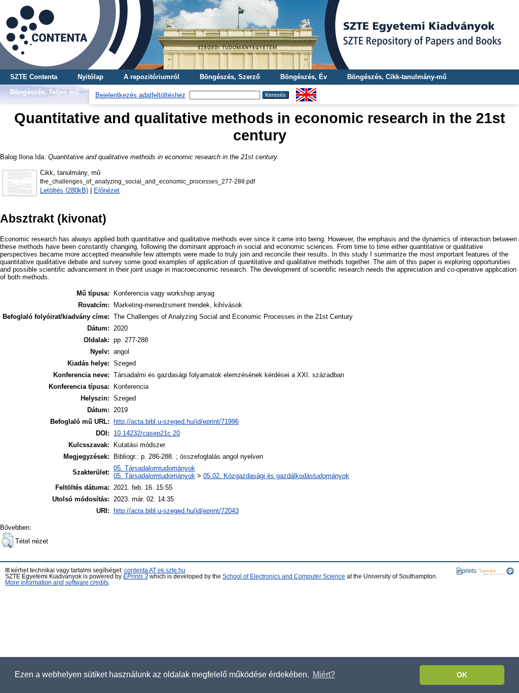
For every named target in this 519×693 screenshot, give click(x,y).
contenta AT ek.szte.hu (155, 570)
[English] (306, 92)
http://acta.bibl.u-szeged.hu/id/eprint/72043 (176, 511)
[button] (7, 540)
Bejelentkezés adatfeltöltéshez (140, 95)
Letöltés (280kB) (64, 190)
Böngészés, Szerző (230, 77)
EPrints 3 (135, 576)
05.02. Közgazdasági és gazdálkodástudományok (276, 476)
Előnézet (107, 190)
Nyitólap (90, 77)
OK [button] (462, 675)
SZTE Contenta (33, 77)
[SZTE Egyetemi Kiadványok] (259, 34)
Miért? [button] (324, 674)
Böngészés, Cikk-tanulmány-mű (397, 77)
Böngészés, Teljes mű (44, 92)
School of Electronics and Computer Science (284, 576)
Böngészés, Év (303, 77)
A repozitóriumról (151, 77)
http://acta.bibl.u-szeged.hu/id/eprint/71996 (176, 421)
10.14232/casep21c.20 (147, 433)
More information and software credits (56, 582)
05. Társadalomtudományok (154, 468)
